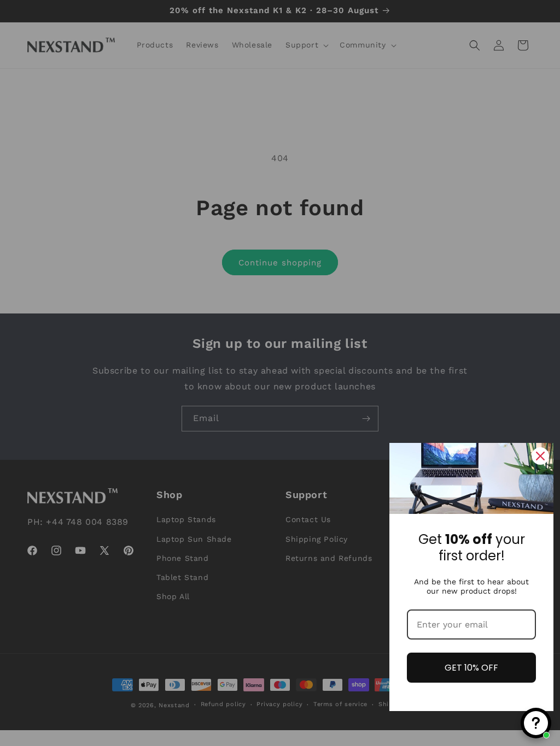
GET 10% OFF (471, 667)
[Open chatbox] (536, 723)
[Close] (540, 456)
